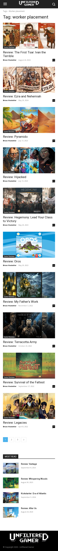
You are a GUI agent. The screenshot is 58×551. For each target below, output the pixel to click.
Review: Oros (12, 261)
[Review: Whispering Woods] (11, 482)
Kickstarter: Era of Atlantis (33, 493)
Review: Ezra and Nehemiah (22, 96)
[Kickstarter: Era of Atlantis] (11, 497)
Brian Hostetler (9, 60)
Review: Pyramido (15, 136)
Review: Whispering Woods (34, 479)
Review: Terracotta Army (20, 342)
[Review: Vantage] (11, 468)
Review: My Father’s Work (20, 301)
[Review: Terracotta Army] (29, 325)
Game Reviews (9, 47)
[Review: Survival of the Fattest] (29, 366)
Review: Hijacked (14, 177)
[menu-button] (5, 4)
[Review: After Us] (11, 512)
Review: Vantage (29, 464)
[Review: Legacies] (29, 406)
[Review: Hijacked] (29, 160)
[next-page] (23, 439)
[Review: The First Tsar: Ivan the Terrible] (29, 36)
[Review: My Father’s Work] (29, 285)
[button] (54, 4)
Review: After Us (29, 508)
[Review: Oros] (29, 245)
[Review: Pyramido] (29, 120)
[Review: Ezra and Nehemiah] (29, 80)
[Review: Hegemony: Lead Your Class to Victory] (29, 201)
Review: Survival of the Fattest (24, 382)
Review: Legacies (15, 422)
